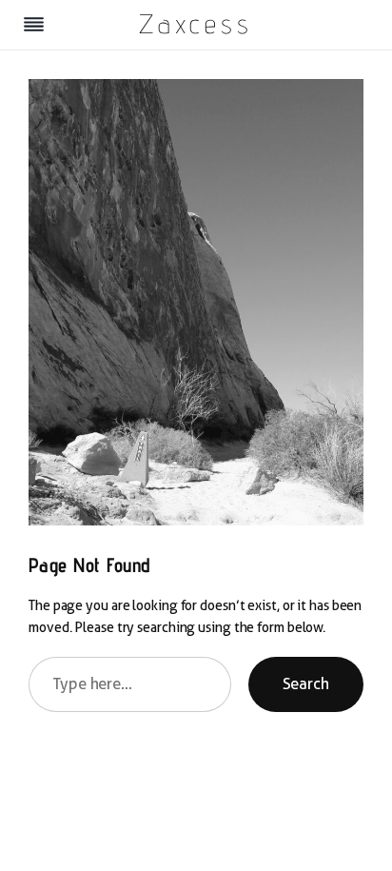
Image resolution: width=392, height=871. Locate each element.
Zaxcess (196, 24)
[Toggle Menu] (33, 24)
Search (306, 684)
